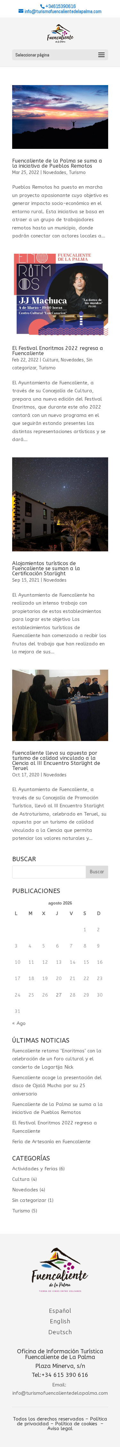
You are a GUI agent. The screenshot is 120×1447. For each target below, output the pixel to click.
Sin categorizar (29, 1200)
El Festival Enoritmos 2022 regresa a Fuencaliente (57, 350)
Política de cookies (76, 1424)
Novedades (54, 172)
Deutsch (60, 1332)
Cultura (50, 360)
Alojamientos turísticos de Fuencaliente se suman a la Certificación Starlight (46, 568)
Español (60, 1310)
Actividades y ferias (35, 1169)
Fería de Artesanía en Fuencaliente (51, 1142)
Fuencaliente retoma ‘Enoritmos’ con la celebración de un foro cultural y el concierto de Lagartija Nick (56, 1059)
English (60, 1321)
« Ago (19, 1023)
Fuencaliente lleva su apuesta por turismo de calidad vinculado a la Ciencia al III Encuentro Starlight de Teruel (56, 760)
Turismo (77, 172)
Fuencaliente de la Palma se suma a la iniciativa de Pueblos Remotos (57, 163)
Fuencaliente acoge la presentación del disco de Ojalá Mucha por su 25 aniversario (57, 1086)
